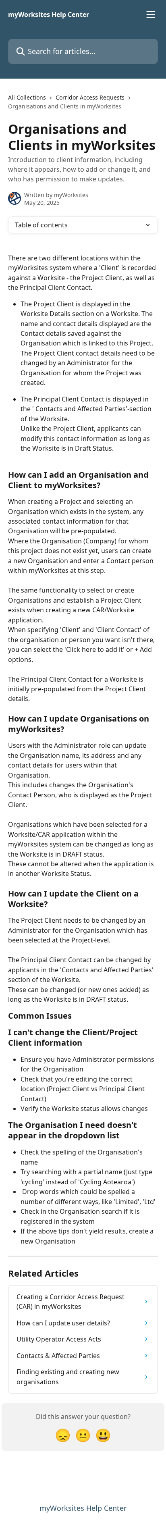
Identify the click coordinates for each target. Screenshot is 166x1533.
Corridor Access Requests (90, 97)
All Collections (27, 97)
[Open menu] (150, 14)
